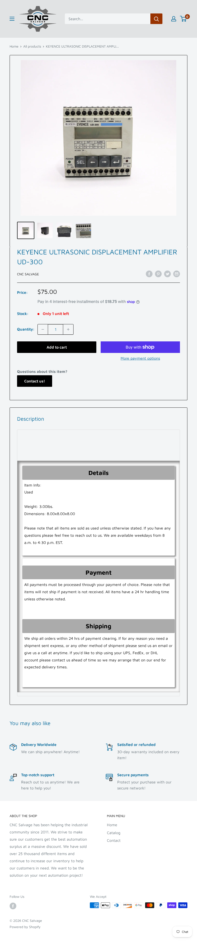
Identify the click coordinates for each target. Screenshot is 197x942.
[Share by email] (176, 273)
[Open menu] (12, 19)
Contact (114, 840)
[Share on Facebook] (149, 273)
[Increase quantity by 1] (68, 329)
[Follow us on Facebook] (13, 905)
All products (32, 46)
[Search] (156, 18)
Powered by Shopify (25, 927)
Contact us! (34, 381)
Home (14, 46)
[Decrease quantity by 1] (43, 329)
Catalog (113, 833)
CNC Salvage (28, 274)
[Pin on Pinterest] (158, 273)
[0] (183, 19)
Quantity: (26, 329)
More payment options (140, 358)
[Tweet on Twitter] (167, 273)
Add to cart (57, 347)
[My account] (173, 18)
